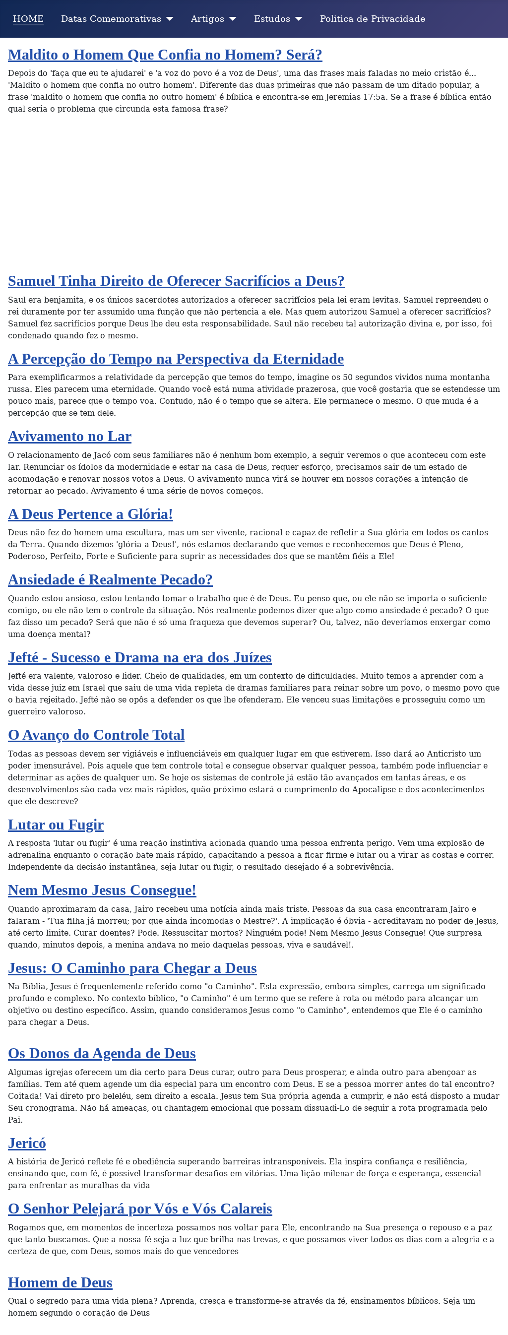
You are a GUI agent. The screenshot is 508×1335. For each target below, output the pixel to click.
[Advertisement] (254, 197)
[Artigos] (230, 18)
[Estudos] (296, 18)
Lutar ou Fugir (56, 824)
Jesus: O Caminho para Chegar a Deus (132, 967)
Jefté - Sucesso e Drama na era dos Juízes (140, 657)
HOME (28, 19)
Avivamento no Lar (69, 436)
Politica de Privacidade (373, 19)
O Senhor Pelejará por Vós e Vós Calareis (140, 1208)
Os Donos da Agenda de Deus (102, 1053)
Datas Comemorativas (111, 19)
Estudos (272, 19)
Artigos (207, 19)
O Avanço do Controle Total (96, 734)
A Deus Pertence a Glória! (90, 514)
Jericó (27, 1143)
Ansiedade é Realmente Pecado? (110, 579)
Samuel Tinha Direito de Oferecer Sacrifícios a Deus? (176, 280)
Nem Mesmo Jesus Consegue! (102, 890)
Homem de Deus (60, 1282)
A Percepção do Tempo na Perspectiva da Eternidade (176, 358)
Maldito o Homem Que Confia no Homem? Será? (165, 54)
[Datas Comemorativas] (167, 18)
